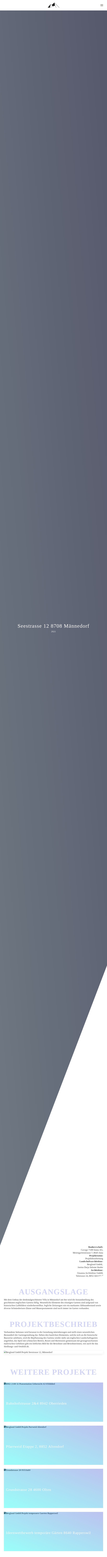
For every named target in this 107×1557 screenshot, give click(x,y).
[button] (101, 5)
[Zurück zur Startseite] (53, 5)
